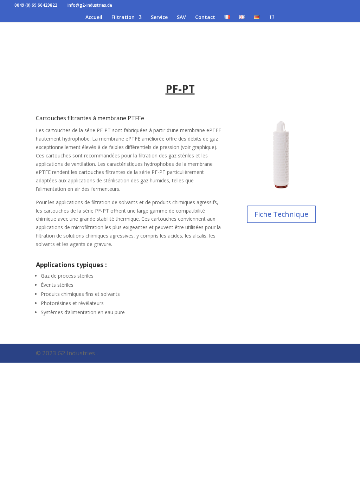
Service (159, 17)
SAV (181, 17)
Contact (205, 17)
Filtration (123, 17)
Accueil (93, 17)
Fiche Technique (281, 214)
